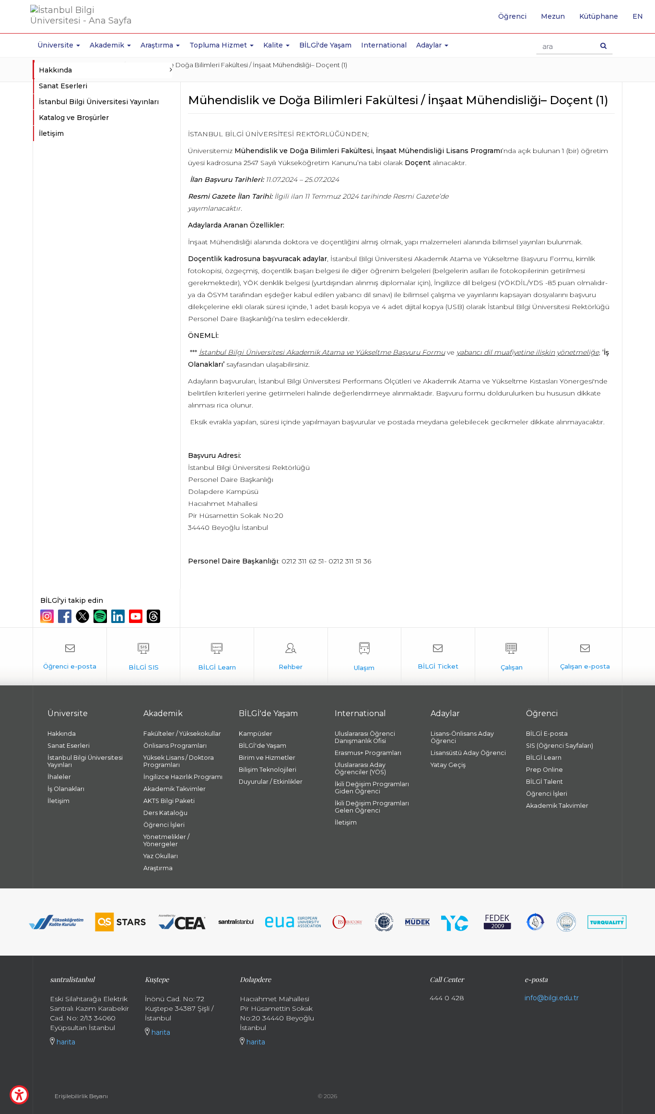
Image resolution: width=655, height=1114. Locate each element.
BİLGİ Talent (544, 781)
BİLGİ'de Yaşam (325, 45)
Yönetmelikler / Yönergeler (166, 840)
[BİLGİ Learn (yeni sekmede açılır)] (217, 656)
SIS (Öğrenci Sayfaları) (559, 745)
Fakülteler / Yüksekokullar (182, 733)
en (641, 20)
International (384, 45)
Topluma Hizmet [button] (219, 45)
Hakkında (61, 733)
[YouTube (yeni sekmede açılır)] (137, 616)
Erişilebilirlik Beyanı (81, 1096)
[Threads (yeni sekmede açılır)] (155, 616)
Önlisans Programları (175, 745)
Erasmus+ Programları (368, 752)
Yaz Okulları (160, 856)
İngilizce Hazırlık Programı (182, 776)
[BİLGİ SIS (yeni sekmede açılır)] (143, 656)
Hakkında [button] (55, 70)
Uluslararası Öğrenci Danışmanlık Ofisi (365, 737)
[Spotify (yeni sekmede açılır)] (101, 616)
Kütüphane (598, 16)
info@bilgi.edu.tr (552, 998)
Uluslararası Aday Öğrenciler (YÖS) (360, 768)
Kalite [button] (274, 45)
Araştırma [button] (157, 45)
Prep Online (544, 769)
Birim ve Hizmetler (267, 757)
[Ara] (603, 45)
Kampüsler (255, 733)
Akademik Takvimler (174, 788)
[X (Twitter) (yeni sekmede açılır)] (84, 616)
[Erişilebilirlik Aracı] (19, 1094)
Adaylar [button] (430, 45)
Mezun (553, 16)
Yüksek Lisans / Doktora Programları (178, 761)
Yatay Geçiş (448, 764)
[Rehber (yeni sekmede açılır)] (291, 656)
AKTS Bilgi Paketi (169, 800)
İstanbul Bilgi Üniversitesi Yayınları (99, 101)
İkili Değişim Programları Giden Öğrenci (372, 787)
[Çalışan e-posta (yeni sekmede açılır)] (585, 656)
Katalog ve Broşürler (74, 117)
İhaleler (59, 776)
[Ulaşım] (364, 656)
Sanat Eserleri (63, 86)
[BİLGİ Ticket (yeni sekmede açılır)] (438, 656)
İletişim (51, 133)
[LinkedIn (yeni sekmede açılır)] (119, 616)
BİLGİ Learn (543, 757)
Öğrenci (512, 16)
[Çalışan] (512, 656)
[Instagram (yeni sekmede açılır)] (48, 616)
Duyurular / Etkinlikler (271, 781)
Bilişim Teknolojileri (267, 769)
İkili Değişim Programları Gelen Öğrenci (372, 807)
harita (65, 1042)
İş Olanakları (65, 788)
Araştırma (158, 868)
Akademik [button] (108, 45)
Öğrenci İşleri (164, 824)
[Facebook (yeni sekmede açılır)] (66, 616)
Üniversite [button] (56, 45)
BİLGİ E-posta (547, 733)
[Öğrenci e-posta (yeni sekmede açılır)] (69, 656)
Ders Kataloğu (165, 812)
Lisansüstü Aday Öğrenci (468, 752)
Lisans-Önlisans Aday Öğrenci (462, 737)
